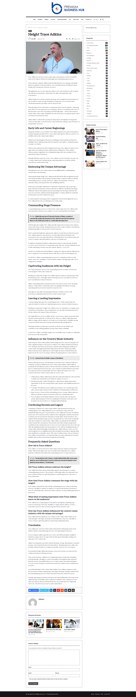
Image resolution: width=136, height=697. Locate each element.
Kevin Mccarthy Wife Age (53, 629)
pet (88, 108)
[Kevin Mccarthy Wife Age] (54, 623)
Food (88, 91)
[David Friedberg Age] (90, 139)
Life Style (89, 70)
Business (40, 19)
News (35, 27)
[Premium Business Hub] (68, 8)
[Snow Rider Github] (72, 623)
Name (30, 667)
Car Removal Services (92, 116)
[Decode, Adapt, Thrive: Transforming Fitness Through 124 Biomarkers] (36, 623)
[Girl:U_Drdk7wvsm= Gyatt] (90, 146)
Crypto (89, 98)
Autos (88, 80)
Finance (46, 19)
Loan (88, 78)
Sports (88, 106)
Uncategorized (91, 85)
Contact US (88, 19)
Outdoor (53, 19)
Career (88, 93)
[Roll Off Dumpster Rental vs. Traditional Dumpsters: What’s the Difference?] (90, 153)
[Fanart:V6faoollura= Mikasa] (90, 132)
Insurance (89, 111)
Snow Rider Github (69, 629)
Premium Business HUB (93, 63)
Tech (82, 19)
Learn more (65, 247)
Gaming (89, 58)
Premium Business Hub (52, 694)
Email (30, 673)
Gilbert (32, 38)
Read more (53, 87)
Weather (89, 113)
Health (88, 65)
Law (70, 19)
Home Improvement (62, 19)
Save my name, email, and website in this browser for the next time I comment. (49, 679)
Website (57, 673)
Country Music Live (101, 161)
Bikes (88, 101)
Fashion (89, 75)
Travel (88, 96)
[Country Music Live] (90, 164)
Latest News (90, 43)
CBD (88, 103)
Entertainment (90, 55)
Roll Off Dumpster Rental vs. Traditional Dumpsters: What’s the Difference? (101, 154)
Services (89, 60)
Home (34, 19)
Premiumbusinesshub (92, 45)
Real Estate (76, 19)
